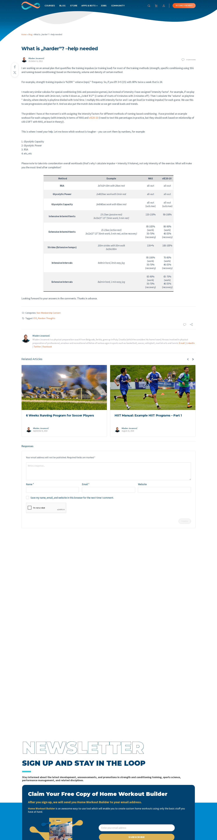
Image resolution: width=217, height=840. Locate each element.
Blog (62, 5)
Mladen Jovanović (36, 58)
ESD (35, 318)
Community (118, 5)
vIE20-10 (93, 117)
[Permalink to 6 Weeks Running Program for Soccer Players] (64, 387)
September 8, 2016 (40, 431)
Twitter (37, 346)
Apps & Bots (88, 5)
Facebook (47, 346)
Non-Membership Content (48, 312)
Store (73, 5)
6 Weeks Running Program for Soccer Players (60, 415)
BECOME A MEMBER (184, 5)
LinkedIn (190, 343)
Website (142, 484)
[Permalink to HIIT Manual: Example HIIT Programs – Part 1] (152, 387)
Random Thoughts (46, 318)
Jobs (103, 5)
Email (182, 343)
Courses (50, 5)
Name (30, 484)
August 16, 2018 (128, 431)
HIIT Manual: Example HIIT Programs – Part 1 (148, 415)
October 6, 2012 (35, 61)
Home (24, 34)
